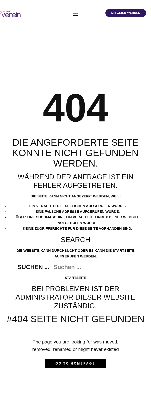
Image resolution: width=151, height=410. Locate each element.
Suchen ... (33, 267)
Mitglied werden (125, 12)
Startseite (76, 278)
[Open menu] (75, 14)
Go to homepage (75, 363)
